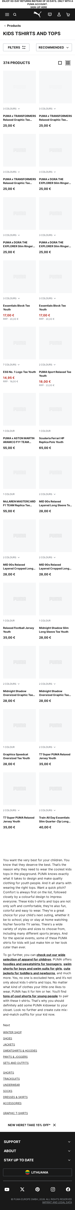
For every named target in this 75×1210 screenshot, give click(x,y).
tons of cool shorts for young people (30, 996)
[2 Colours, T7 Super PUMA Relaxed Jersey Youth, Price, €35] (55, 737)
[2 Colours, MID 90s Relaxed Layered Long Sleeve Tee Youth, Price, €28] (55, 484)
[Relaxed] (68, 63)
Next (6, 1025)
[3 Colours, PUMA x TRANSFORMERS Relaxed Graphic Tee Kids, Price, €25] (19, 99)
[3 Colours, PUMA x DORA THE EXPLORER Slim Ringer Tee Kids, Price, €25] (55, 162)
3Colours (10, 108)
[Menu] (7, 14)
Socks (7, 1091)
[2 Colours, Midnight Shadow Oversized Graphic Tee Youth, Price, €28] (19, 674)
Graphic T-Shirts (15, 1113)
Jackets (9, 1044)
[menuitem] (7, 1189)
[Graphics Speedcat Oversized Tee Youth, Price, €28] (19, 737)
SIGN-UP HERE (38, 7)
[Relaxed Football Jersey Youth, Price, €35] (19, 611)
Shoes (7, 1038)
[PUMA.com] (37, 14)
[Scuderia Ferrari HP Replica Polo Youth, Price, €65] (55, 421)
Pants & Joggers (15, 1056)
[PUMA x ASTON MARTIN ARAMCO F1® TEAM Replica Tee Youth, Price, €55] (19, 421)
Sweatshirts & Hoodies (20, 1050)
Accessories (12, 1103)
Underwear (11, 1084)
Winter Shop (12, 1032)
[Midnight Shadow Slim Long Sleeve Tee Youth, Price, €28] (55, 611)
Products (14, 26)
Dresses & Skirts (15, 1097)
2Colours (45, 364)
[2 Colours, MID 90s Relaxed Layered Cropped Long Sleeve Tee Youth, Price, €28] (19, 548)
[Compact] (60, 63)
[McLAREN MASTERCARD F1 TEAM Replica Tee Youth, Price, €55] (19, 484)
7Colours (9, 364)
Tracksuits (11, 1078)
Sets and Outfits (16, 1062)
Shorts (8, 1072)
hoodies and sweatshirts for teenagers (32, 964)
